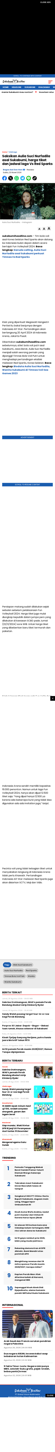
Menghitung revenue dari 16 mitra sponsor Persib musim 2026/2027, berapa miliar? (30, 1264)
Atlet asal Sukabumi (22, 964)
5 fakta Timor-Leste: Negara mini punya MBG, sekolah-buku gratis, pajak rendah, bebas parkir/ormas (27, 1369)
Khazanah (44, 87)
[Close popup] (52, 698)
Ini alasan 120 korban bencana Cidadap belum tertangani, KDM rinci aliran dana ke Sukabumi (32, 1228)
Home (6, 87)
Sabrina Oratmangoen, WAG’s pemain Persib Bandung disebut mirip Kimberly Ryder (14, 1074)
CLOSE (50, 1395)
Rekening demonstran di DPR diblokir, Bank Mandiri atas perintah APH (30, 1251)
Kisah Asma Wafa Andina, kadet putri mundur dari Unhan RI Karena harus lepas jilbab (32, 1215)
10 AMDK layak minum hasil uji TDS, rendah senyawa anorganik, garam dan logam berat (16, 1110)
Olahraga (13, 152)
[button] (39, 229)
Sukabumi (29, 87)
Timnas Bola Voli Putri (14, 976)
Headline (16, 87)
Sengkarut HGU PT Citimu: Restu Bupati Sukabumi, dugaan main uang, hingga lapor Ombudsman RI (32, 1200)
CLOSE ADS (45, 2)
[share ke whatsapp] (17, 180)
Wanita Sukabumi (12, 981)
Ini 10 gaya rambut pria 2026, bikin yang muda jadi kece (30, 1239)
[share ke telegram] (23, 180)
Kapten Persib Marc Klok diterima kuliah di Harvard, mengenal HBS (29, 1277)
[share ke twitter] (11, 180)
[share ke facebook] (5, 180)
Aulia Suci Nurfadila (13, 970)
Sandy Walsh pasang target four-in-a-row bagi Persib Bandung (16, 1092)
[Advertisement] (27, 39)
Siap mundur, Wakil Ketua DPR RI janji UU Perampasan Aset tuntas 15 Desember (16, 1128)
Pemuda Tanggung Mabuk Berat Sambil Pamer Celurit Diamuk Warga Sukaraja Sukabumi (29, 1171)
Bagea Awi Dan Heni (13, 169)
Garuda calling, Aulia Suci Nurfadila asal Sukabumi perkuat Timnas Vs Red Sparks (24, 253)
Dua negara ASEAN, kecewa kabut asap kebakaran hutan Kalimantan (26, 1355)
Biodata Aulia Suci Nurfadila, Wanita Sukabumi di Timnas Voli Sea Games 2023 (26, 370)
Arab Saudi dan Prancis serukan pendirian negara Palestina (27, 1342)
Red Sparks (31, 970)
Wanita (31, 976)
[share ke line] (29, 180)
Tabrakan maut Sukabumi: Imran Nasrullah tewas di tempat (29, 1186)
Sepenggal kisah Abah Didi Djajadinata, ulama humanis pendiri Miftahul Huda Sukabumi (32, 1290)
